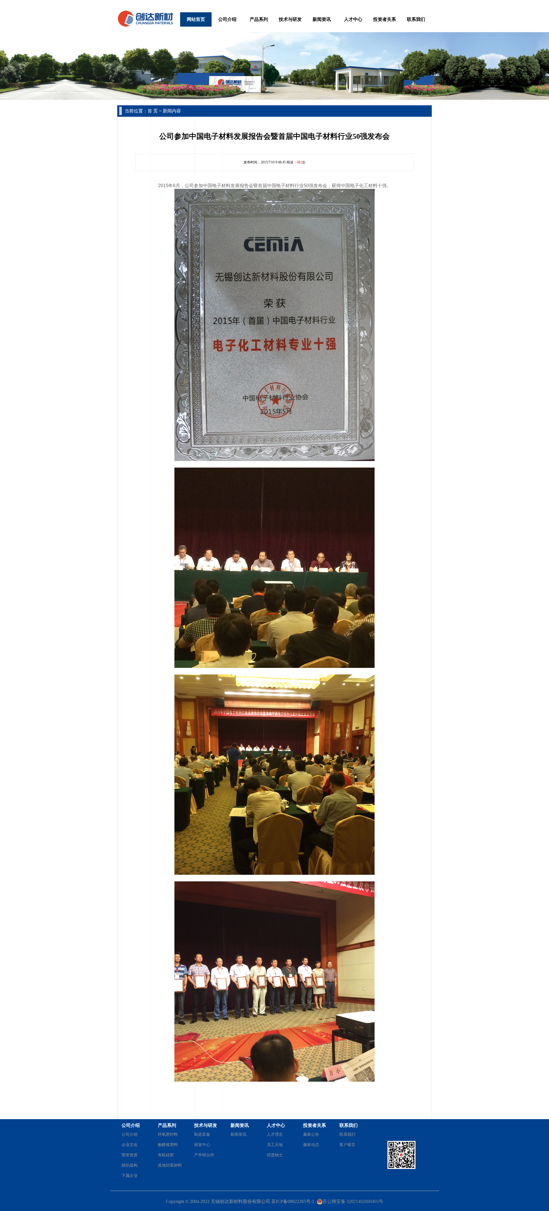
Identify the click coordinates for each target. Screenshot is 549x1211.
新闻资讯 (322, 19)
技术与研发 (290, 19)
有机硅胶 (166, 1155)
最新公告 (311, 1134)
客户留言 (347, 1145)
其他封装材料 (170, 1165)
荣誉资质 (130, 1155)
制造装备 (202, 1134)
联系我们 (416, 19)
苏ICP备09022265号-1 (292, 1201)
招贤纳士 (275, 1155)
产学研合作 (204, 1155)
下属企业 (130, 1176)
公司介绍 (227, 19)
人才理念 (275, 1134)
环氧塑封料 (168, 1134)
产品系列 (259, 19)
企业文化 (130, 1145)
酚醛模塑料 (168, 1145)
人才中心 (353, 19)
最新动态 (311, 1145)
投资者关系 (384, 19)
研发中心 (202, 1145)
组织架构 (130, 1165)
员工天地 (275, 1145)
